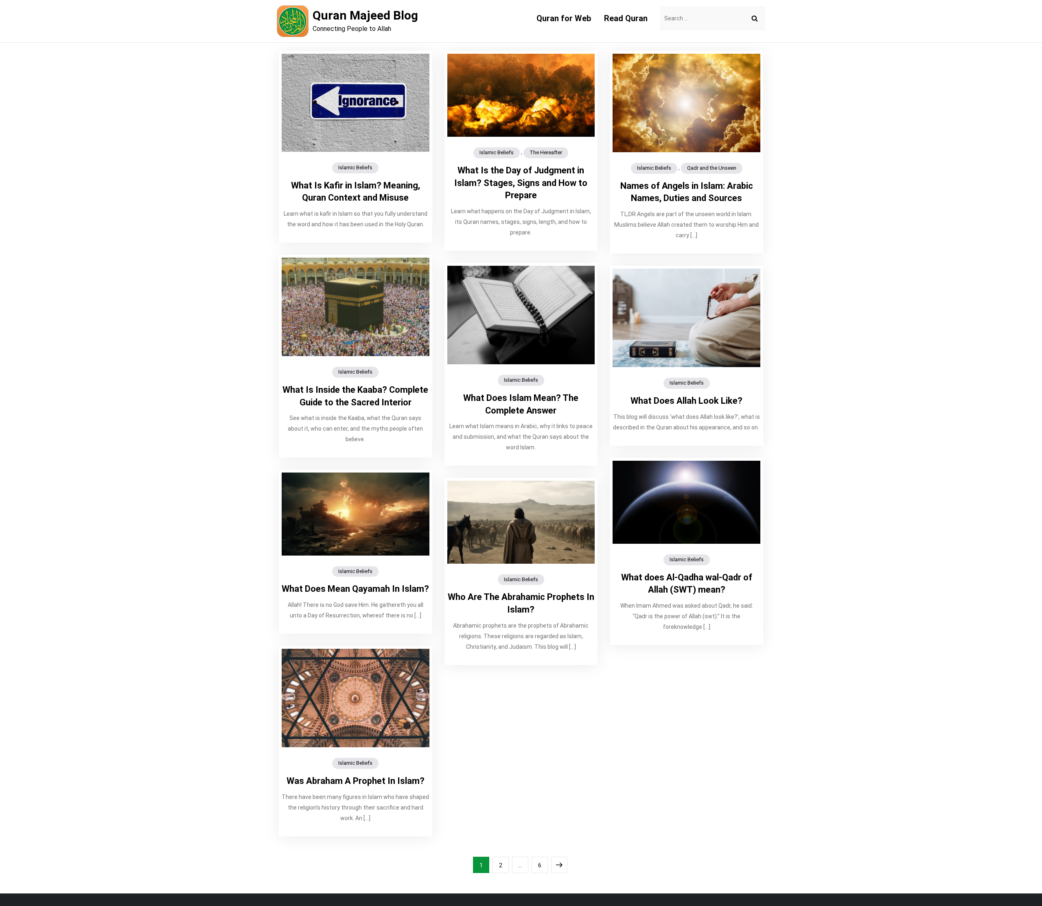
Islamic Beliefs (355, 167)
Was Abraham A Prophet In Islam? (356, 781)
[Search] (754, 18)
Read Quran (626, 18)
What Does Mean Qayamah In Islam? (355, 589)
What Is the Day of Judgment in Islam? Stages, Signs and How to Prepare (520, 183)
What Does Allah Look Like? (686, 401)
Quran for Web (563, 18)
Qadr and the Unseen (711, 168)
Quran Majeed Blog (365, 15)
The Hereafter (546, 152)
